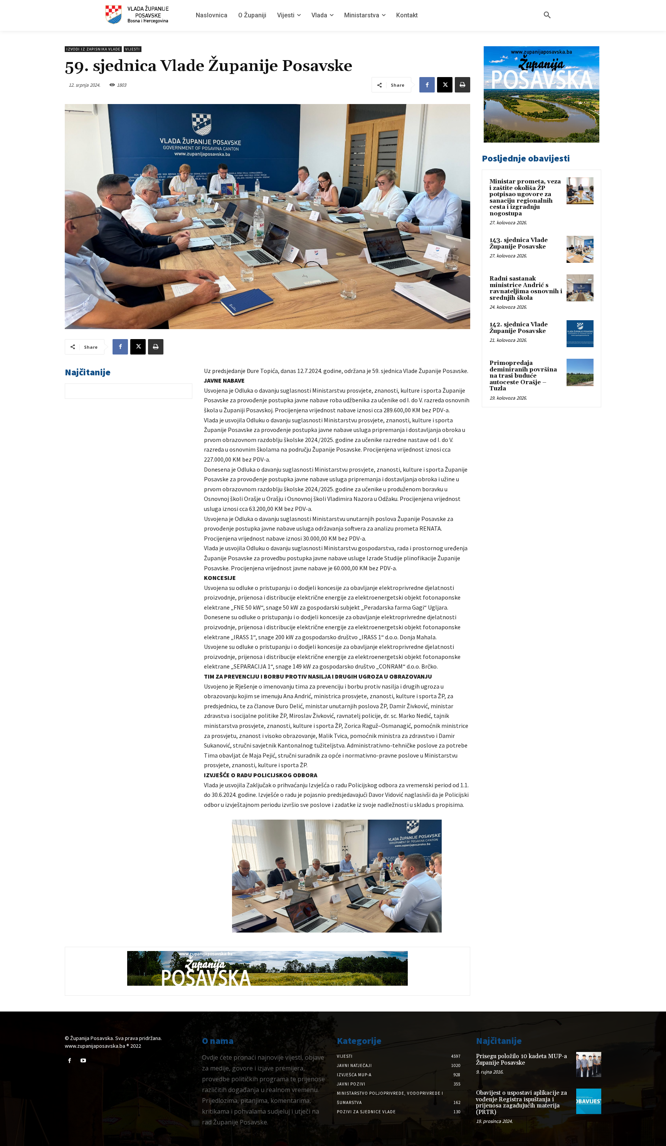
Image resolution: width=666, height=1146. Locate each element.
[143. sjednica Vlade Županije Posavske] (580, 249)
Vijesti (132, 49)
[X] (444, 84)
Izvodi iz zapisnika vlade (93, 49)
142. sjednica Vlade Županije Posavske (518, 328)
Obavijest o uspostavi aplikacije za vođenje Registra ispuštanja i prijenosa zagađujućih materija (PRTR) (521, 1102)
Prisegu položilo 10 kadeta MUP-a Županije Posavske (521, 1060)
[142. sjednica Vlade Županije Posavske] (580, 333)
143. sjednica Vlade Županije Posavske (518, 243)
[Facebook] (427, 84)
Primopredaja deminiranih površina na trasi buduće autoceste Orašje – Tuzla (523, 376)
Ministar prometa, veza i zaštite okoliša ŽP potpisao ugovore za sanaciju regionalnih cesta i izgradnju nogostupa (525, 197)
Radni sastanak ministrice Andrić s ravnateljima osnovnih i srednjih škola (525, 288)
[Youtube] (83, 1060)
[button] (547, 15)
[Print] (462, 84)
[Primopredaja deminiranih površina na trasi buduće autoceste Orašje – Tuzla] (580, 372)
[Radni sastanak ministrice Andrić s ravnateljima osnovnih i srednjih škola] (580, 287)
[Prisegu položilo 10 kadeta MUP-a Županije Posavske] (588, 1064)
